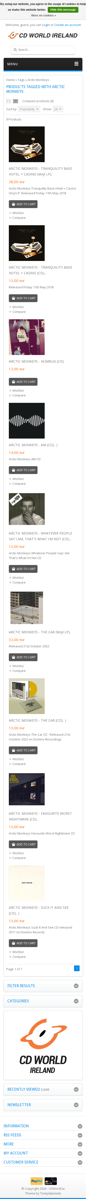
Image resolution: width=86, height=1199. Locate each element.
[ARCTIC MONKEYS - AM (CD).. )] (27, 437)
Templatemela (50, 1193)
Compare (19, 217)
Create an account (67, 25)
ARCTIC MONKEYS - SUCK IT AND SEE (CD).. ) (39, 910)
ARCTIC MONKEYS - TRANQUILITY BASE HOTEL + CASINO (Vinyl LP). (40, 171)
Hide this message (63, 9)
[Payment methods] (43, 1184)
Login (46, 25)
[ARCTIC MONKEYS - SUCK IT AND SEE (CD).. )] (27, 900)
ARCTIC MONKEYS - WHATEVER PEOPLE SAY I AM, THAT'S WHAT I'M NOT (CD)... (40, 536)
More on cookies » (43, 15)
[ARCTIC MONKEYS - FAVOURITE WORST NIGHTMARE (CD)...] (27, 806)
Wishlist (18, 213)
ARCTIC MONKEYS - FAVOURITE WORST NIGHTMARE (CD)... (40, 816)
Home (10, 80)
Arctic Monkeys (38, 80)
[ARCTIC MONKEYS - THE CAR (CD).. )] (27, 713)
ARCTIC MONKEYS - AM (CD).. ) (33, 445)
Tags (21, 80)
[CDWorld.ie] (43, 35)
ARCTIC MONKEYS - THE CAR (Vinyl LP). (39, 632)
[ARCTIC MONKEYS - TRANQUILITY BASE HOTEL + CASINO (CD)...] (27, 260)
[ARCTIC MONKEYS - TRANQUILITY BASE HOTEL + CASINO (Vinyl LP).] (27, 161)
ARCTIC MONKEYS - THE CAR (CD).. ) (37, 720)
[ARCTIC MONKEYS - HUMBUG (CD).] (27, 354)
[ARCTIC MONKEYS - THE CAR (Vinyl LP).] (27, 624)
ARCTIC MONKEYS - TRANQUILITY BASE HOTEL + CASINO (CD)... (40, 270)
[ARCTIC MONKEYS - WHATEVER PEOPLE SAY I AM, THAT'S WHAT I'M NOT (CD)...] (27, 526)
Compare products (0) (38, 101)
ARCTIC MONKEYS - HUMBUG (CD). (36, 361)
